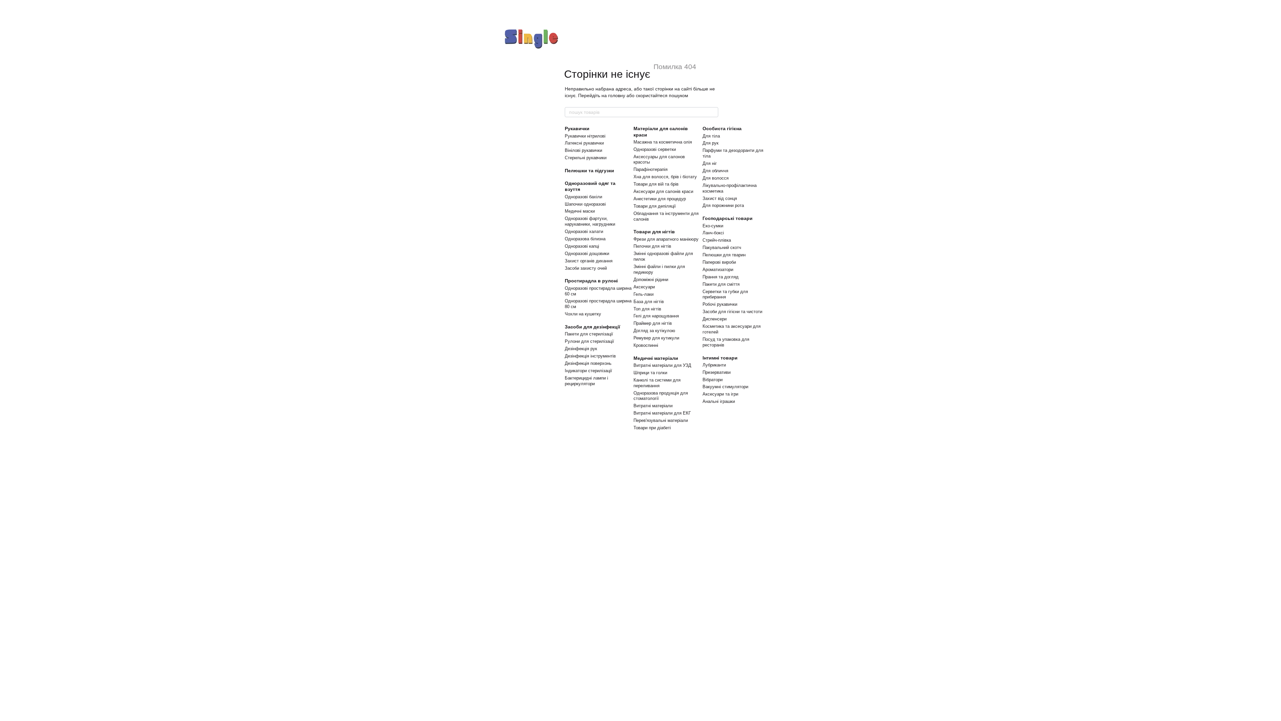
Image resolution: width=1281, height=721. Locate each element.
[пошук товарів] (713, 112)
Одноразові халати (584, 231)
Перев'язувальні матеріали (660, 420)
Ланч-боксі (713, 232)
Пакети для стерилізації (589, 333)
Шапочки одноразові (585, 204)
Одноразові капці (582, 246)
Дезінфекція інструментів (590, 355)
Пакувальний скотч (722, 247)
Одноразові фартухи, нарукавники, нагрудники (590, 221)
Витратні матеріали (653, 405)
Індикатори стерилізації (588, 370)
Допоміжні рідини (650, 279)
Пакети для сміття (721, 284)
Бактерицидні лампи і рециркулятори (586, 381)
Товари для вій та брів (656, 184)
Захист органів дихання (588, 260)
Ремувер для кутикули (656, 337)
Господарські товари (728, 218)
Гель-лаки (643, 294)
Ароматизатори (718, 269)
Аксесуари (644, 286)
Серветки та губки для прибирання (725, 294)
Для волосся (716, 178)
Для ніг (710, 163)
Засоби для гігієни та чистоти (732, 311)
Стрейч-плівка (717, 240)
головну (616, 95)
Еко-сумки (713, 225)
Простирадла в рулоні (591, 280)
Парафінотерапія (650, 169)
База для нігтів (648, 301)
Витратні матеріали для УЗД (662, 365)
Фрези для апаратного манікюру (666, 239)
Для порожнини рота (723, 205)
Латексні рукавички (584, 143)
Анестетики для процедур (659, 198)
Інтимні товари (720, 357)
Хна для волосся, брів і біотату (665, 176)
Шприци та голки (650, 372)
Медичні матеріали (655, 358)
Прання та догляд (721, 276)
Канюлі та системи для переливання (657, 383)
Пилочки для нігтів (652, 246)
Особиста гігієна (722, 128)
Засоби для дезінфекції (592, 326)
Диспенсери (715, 318)
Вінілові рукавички (583, 150)
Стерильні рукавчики (585, 157)
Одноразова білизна (585, 238)
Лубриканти (714, 365)
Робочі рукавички (720, 304)
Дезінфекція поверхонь (588, 363)
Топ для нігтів (647, 308)
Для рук (711, 143)
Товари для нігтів (654, 231)
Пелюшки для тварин (724, 254)
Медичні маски (580, 211)
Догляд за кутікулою (654, 330)
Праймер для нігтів (652, 323)
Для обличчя (715, 170)
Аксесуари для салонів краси (663, 191)
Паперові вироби (719, 262)
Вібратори (713, 379)
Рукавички (577, 128)
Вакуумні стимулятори (725, 386)
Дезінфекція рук (581, 348)
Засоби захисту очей (586, 268)
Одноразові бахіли (583, 196)
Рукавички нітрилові (585, 136)
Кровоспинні (645, 345)
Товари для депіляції (654, 206)
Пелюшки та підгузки (589, 170)
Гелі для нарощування (656, 315)
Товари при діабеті (652, 427)
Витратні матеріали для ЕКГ (662, 413)
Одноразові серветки (654, 149)
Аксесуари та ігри (720, 394)
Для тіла (711, 136)
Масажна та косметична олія (662, 142)
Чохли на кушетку (583, 313)
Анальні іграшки (719, 401)
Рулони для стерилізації (589, 341)
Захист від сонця (720, 198)
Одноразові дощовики (587, 253)
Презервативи (717, 372)
